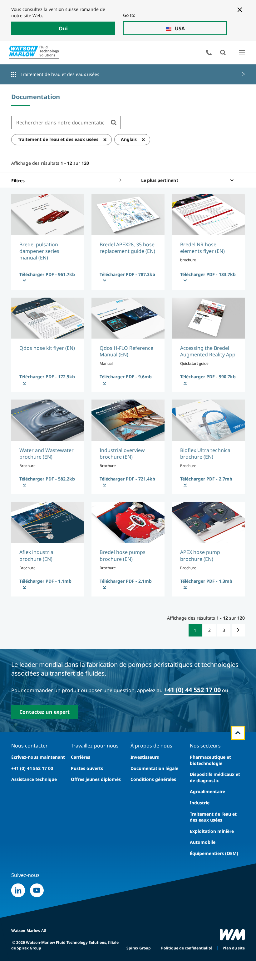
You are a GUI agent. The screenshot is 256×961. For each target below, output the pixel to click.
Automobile (202, 842)
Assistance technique (34, 779)
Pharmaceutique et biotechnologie (210, 760)
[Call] (209, 52)
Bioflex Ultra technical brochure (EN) (206, 453)
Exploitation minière (212, 831)
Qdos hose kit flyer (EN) (47, 348)
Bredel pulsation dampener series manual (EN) (39, 251)
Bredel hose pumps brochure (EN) (122, 555)
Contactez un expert (44, 711)
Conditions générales (153, 779)
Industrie (199, 803)
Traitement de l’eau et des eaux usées (60, 74)
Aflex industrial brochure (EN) (37, 555)
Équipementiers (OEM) (214, 853)
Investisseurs (144, 757)
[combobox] (59, 122)
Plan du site (234, 948)
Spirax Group (138, 948)
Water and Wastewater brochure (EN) (46, 453)
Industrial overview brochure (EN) (122, 453)
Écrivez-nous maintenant (38, 757)
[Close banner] (240, 9)
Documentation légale (154, 768)
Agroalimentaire (207, 791)
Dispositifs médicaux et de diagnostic (215, 777)
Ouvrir (223, 52)
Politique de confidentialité (186, 948)
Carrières (80, 757)
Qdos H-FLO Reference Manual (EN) (126, 351)
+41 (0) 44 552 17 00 (192, 690)
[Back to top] (238, 733)
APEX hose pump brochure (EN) (200, 555)
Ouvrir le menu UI (242, 52)
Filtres (18, 181)
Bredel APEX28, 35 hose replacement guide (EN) (127, 247)
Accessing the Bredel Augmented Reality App (207, 351)
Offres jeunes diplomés (96, 779)
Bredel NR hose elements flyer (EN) (202, 247)
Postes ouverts (87, 768)
